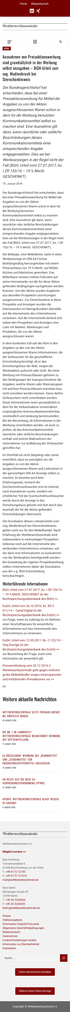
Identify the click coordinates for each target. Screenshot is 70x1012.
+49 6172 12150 (15, 871)
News (6, 48)
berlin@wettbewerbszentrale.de (21, 908)
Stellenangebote (12, 920)
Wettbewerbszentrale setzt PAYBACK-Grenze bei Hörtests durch (31, 714)
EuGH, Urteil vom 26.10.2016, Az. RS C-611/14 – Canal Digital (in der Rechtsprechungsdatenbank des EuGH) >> (31, 610)
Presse (7, 915)
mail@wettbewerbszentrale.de (20, 879)
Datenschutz (10, 936)
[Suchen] (63, 958)
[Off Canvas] (9, 41)
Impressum (9, 948)
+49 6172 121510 (16, 875)
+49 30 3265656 (15, 899)
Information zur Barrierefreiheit (21, 944)
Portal (23, 3)
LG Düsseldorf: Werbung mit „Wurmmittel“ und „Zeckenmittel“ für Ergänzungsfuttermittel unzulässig (30, 759)
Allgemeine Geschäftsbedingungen (23, 928)
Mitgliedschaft (39, 3)
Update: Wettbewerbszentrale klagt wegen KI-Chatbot (31, 801)
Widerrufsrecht (11, 932)
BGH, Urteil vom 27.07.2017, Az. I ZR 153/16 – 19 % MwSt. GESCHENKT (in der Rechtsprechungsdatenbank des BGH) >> (32, 594)
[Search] (60, 42)
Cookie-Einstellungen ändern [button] (20, 940)
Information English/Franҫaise (21, 924)
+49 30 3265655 (15, 904)
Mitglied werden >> (14, 851)
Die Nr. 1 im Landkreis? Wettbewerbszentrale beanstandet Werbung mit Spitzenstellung (31, 736)
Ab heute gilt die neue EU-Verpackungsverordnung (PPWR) (24, 781)
